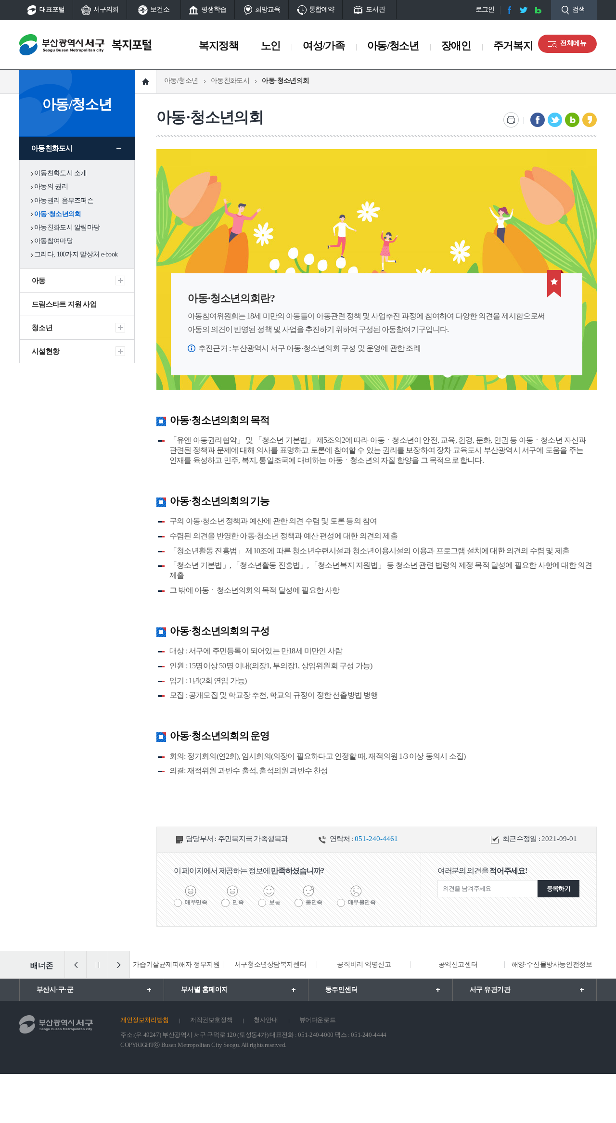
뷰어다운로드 (317, 1019)
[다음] (118, 964)
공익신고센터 (375, 964)
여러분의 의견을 (482, 871)
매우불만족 (362, 902)
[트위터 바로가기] (523, 10)
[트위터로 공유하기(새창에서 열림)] (555, 120)
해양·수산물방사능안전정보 (469, 964)
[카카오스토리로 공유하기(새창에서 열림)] (589, 120)
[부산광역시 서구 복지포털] (90, 44)
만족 (238, 902)
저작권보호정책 (211, 1019)
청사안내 (266, 1019)
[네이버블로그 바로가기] (538, 10)
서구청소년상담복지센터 (188, 964)
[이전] (75, 964)
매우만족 (196, 902)
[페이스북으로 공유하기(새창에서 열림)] (537, 120)
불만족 (314, 902)
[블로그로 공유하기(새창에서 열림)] (572, 120)
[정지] (97, 964)
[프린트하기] (511, 120)
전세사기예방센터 (564, 964)
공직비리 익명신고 (282, 964)
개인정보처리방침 (144, 1019)
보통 (274, 902)
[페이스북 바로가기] (509, 10)
